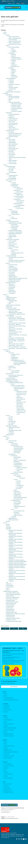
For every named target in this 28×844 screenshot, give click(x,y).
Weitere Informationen (9, 663)
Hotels (5, 743)
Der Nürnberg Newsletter (10, 681)
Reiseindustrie (6, 788)
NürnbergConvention (8, 792)
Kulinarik (5, 772)
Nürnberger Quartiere (8, 736)
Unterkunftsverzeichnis (8, 745)
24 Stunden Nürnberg (8, 729)
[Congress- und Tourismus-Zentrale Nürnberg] (13, 7)
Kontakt (18, 3)
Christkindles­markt (7, 774)
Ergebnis (5, 748)
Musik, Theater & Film (8, 723)
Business (5, 776)
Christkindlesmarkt (7, 719)
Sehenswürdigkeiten (8, 697)
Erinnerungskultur (7, 764)
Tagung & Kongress (8, 778)
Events (5, 721)
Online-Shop (6, 754)
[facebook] (17, 839)
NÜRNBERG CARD (7, 750)
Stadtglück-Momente (8, 733)
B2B (13, 3)
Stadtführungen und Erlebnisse (10, 699)
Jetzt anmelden (14, 686)
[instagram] (26, 839)
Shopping (5, 725)
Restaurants (6, 707)
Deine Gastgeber (7, 758)
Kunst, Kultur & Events (8, 766)
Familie (5, 731)
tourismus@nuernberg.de (12, 818)
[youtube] (23, 839)
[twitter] (19, 839)
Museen (5, 693)
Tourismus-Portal (7, 784)
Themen (5, 762)
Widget (5, 741)
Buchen (5, 739)
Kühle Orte (6, 717)
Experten (5, 711)
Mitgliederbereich (7, 790)
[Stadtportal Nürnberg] (14, 829)
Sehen (4, 691)
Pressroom (6, 786)
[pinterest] (21, 839)
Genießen (5, 703)
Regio (4, 770)
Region (5, 695)
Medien (9, 3)
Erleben (5, 715)
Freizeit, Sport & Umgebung (9, 727)
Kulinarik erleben (7, 709)
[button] (5, 628)
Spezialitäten (6, 705)
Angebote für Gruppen (8, 756)
